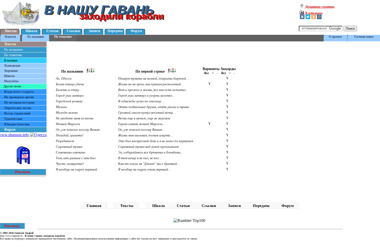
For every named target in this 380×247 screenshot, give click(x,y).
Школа (31, 31)
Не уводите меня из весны (75, 118)
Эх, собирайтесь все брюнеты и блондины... (150, 152)
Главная (94, 206)
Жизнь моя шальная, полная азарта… (145, 135)
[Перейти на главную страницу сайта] (21, 27)
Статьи (52, 31)
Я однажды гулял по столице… (141, 101)
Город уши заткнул (70, 95)
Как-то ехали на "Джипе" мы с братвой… (149, 164)
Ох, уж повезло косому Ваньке (78, 130)
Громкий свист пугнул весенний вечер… (147, 112)
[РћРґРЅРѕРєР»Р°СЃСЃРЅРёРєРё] (313, 16)
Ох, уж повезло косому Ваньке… (141, 130)
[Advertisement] (141, 54)
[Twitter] (308, 16)
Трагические (13, 119)
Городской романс (69, 101)
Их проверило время (19, 97)
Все (206, 73)
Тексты (11, 31)
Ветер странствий (17, 113)
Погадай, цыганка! (69, 135)
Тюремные (11, 71)
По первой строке (151, 71)
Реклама (22, 172)
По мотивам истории (19, 102)
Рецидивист (65, 141)
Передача (115, 31)
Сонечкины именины (70, 152)
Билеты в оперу (67, 90)
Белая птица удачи (70, 84)
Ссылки (73, 31)
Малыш (61, 107)
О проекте (335, 36)
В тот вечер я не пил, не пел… (140, 158)
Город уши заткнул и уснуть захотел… (146, 95)
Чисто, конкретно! (70, 164)
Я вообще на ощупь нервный (76, 169)
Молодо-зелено (67, 112)
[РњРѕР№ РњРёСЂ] (319, 16)
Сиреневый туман (69, 147)
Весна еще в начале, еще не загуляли (144, 118)
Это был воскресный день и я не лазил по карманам (155, 141)
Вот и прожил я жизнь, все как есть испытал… (153, 90)
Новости (10, 36)
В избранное (314, 13)
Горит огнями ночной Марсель (140, 124)
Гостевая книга (364, 36)
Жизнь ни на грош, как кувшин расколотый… (151, 84)
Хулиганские (12, 65)
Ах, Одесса (64, 78)
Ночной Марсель (68, 124)
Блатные (11, 60)
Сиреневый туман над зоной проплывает (148, 147)
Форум (136, 31)
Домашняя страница (320, 7)
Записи (94, 31)
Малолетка (11, 81)
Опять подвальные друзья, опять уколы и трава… (155, 107)
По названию (35, 36)
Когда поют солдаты (19, 92)
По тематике (63, 36)
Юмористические (17, 124)
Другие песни (12, 86)
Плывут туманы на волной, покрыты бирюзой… (153, 78)
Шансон (9, 76)
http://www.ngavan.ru (11, 235)
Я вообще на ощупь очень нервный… (144, 169)
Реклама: (12, 226)
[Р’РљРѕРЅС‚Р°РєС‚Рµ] (302, 16)
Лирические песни (17, 108)
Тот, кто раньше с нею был (76, 158)
